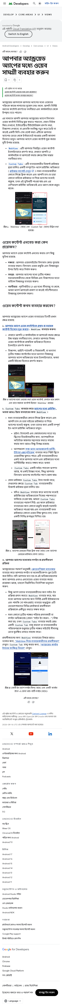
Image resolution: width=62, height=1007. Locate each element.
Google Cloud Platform (13, 970)
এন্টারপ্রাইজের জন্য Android (14, 753)
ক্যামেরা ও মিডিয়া (9, 802)
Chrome (6, 961)
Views (48, 14)
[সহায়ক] (21, 52)
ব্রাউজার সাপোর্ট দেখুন (20, 171)
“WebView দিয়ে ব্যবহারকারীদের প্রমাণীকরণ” (37, 641)
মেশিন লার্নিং (7, 793)
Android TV (7, 842)
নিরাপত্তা (5, 758)
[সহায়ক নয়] (25, 52)
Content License (39, 713)
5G (3, 811)
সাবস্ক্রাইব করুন (47, 992)
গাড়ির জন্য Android (10, 837)
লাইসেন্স (18, 986)
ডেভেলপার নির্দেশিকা (10, 898)
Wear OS (6, 828)
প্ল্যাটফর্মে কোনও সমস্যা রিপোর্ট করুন (17, 924)
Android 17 (7, 854)
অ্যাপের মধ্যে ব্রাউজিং (45, 408)
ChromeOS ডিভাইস (11, 833)
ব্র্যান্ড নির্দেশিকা (31, 986)
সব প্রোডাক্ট (7, 975)
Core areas (25, 14)
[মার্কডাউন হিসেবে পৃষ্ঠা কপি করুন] (15, 79)
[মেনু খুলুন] (4, 3)
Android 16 (7, 859)
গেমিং (4, 788)
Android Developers (10, 46)
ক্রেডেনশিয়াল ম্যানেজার (43, 569)
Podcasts (6, 776)
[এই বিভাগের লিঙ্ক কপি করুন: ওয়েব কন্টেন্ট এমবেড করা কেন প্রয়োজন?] (19, 247)
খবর (4, 767)
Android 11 (7, 882)
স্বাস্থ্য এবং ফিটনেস (9, 798)
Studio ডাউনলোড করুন (12, 908)
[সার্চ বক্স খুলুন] (34, 3)
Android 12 (7, 877)
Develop (8, 14)
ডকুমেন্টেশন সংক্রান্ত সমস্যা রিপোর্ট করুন (18, 929)
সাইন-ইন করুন (52, 3)
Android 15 (7, 863)
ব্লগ (3, 772)
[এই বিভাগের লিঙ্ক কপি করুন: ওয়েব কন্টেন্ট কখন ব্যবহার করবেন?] (5, 310)
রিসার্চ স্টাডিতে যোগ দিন (11, 938)
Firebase (6, 966)
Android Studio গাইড (11, 894)
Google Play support (11, 934)
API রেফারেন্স (7, 903)
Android (6, 749)
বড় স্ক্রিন (5, 823)
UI (39, 14)
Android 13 (7, 872)
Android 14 (7, 868)
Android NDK (8, 912)
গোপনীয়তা (6, 807)
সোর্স (4, 762)
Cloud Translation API (24, 29)
